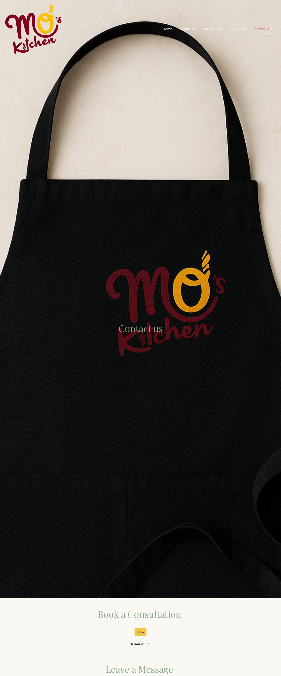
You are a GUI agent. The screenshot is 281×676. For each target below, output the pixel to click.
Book (140, 632)
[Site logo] (33, 29)
